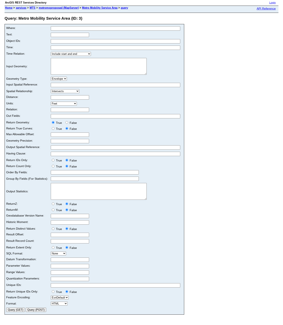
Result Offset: (15, 234)
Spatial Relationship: (19, 91)
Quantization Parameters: (23, 278)
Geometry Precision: (19, 140)
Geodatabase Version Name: (25, 215)
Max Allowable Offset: (20, 134)
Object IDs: (13, 40)
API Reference (266, 8)
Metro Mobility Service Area (99, 7)
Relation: (12, 109)
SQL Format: (14, 253)
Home (8, 7)
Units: (10, 103)
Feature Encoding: (18, 297)
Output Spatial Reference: (23, 147)
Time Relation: (15, 53)
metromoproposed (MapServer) (59, 7)
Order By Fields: (17, 172)
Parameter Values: (18, 265)
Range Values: (15, 272)
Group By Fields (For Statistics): (27, 178)
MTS (32, 7)
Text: (9, 34)
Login (272, 2)
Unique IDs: (14, 284)
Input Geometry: (17, 66)
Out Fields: (13, 115)
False (73, 122)
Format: (11, 303)
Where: (11, 28)
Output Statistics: (17, 191)
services (21, 7)
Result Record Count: (20, 240)
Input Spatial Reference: (22, 84)
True (59, 122)
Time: (9, 47)
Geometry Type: (16, 78)
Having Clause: (16, 153)
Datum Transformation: (21, 259)
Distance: (12, 97)
